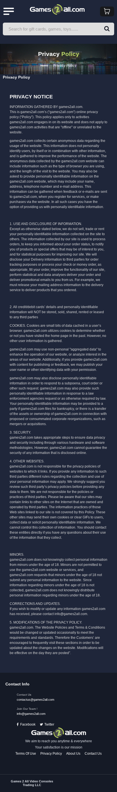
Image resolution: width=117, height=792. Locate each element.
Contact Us (93, 754)
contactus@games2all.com (35, 699)
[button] (107, 29)
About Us (73, 754)
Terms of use (25, 754)
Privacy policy (51, 754)
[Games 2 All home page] (58, 733)
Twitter (49, 724)
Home (44, 65)
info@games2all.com (31, 713)
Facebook (27, 724)
